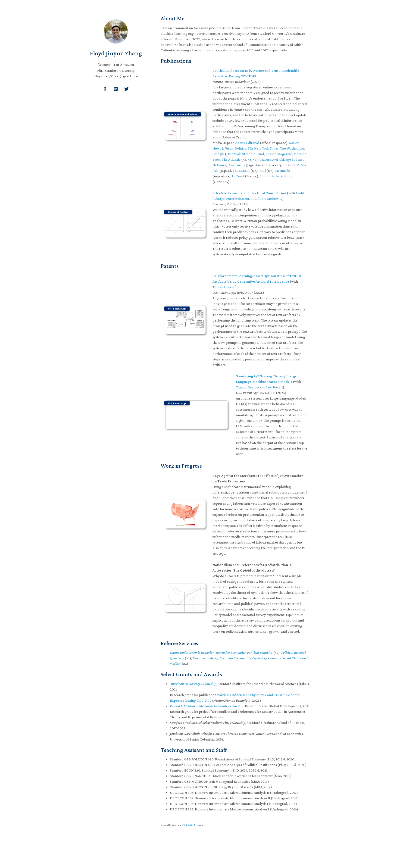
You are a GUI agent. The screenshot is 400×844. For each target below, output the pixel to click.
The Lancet (241, 170)
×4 (254, 159)
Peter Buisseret (237, 198)
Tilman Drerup (223, 287)
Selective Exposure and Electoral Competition (249, 193)
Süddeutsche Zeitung (276, 176)
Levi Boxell (274, 387)
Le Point (238, 176)
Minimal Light (189, 825)
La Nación (282, 170)
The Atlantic (231, 159)
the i (262, 170)
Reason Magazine (279, 154)
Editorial (247, 143)
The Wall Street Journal (246, 154)
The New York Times (263, 148)
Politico (240, 148)
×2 (223, 154)
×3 (249, 159)
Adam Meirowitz (269, 198)
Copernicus (236, 165)
